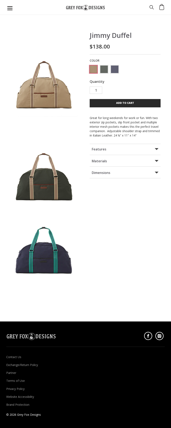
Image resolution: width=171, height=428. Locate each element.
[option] (44, 83)
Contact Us (13, 357)
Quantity (97, 81)
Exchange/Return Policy (22, 365)
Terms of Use (15, 381)
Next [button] (12, 83)
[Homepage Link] (85, 7)
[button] (125, 103)
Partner (11, 373)
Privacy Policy (15, 389)
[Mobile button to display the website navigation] (10, 8)
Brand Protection (17, 405)
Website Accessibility (20, 397)
